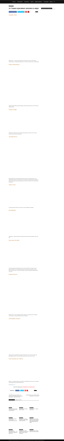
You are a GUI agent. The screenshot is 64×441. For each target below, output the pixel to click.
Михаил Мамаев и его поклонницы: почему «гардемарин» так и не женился (32, 395)
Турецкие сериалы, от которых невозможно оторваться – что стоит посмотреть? (13, 410)
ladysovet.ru (13, 384)
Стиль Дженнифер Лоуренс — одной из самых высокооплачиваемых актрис (13, 420)
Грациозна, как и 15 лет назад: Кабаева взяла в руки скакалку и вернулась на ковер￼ (23, 420)
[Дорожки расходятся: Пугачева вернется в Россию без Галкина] (34, 427)
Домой (10, 4)
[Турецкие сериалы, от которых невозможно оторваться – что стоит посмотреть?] (13, 405)
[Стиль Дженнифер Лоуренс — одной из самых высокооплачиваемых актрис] (13, 415)
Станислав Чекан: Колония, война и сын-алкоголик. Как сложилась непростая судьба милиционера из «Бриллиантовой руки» (15, 396)
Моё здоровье (19, 1)
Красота (13, 1)
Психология (26, 1)
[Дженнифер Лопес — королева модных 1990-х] (34, 405)
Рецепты (32, 1)
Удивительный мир (38, 1)
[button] (54, 1)
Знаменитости (21, 407)
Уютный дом (46, 1)
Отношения (10, 407)
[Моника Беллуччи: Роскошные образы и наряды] (24, 405)
